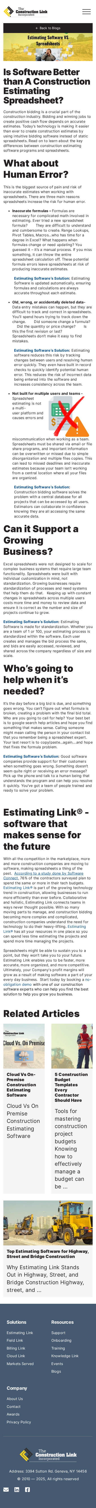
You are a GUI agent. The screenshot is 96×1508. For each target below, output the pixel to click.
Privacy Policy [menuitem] (19, 1422)
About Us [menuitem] (15, 1398)
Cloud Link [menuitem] (16, 1356)
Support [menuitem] (58, 1332)
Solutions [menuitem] (16, 1322)
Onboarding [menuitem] (61, 1340)
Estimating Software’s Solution (41, 278)
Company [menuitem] (17, 1388)
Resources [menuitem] (62, 1322)
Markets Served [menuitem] (20, 1363)
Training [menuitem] (58, 1348)
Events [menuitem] (57, 1363)
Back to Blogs (50, 28)
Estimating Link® (18, 887)
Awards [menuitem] (13, 1414)
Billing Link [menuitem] (16, 1348)
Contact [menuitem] (14, 1406)
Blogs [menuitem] (56, 1371)
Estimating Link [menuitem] (20, 1332)
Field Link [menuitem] (15, 1340)
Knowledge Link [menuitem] (65, 1356)
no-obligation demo (47, 982)
